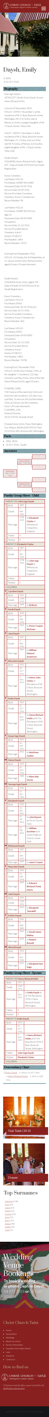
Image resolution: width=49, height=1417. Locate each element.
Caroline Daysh (15, 591)
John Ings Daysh (26, 501)
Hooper (8, 1214)
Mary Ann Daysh (16, 866)
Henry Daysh (14, 760)
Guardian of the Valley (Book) (18, 1348)
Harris (7, 1207)
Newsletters (11, 1334)
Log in (41, 1411)
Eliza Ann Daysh (16, 661)
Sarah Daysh (14, 609)
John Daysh (14, 894)
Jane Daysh (13, 633)
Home (8, 1330)
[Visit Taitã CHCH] (24, 1138)
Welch (7, 1211)
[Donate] (24, 1184)
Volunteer (10, 1356)
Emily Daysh (14, 698)
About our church (13, 1341)
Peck (7, 1204)
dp (37, 1411)
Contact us (10, 1359)
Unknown (9, 1201)
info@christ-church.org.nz (14, 1388)
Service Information (14, 1345)
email (40, 1280)
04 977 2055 (14, 1291)
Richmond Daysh (16, 846)
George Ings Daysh (17, 784)
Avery (7, 1220)
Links (8, 1352)
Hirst (7, 1217)
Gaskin (8, 1227)
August (8, 1223)
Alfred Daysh (14, 947)
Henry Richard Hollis (28, 978)
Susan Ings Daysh (16, 736)
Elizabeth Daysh (16, 800)
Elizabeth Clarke (25, 544)
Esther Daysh (14, 915)
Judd (7, 1230)
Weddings (10, 1337)
